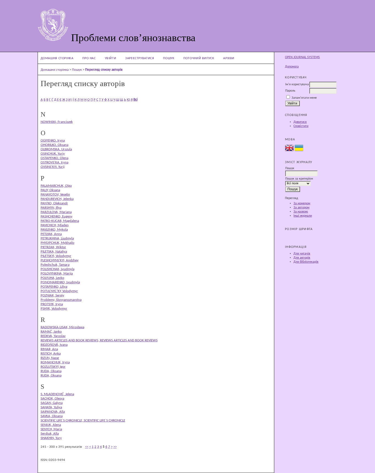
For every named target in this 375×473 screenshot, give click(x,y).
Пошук (168, 58)
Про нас (89, 58)
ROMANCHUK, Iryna (55, 362)
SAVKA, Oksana (52, 416)
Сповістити (300, 126)
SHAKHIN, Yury (51, 438)
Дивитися (300, 122)
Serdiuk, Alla (50, 433)
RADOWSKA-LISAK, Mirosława (62, 327)
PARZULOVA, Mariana (56, 212)
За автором (301, 207)
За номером (301, 203)
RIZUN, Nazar (50, 358)
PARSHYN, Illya (51, 207)
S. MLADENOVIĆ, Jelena (57, 394)
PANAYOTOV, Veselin (55, 194)
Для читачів (301, 253)
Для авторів (301, 257)
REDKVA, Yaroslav (53, 336)
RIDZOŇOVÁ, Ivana (54, 345)
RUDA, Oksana (51, 371)
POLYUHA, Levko (52, 278)
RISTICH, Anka (51, 353)
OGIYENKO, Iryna (53, 140)
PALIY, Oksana (50, 190)
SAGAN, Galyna (52, 403)
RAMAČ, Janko (51, 331)
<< (86, 447)
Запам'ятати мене (304, 98)
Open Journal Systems (302, 57)
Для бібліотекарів (305, 262)
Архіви (228, 58)
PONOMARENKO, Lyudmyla (60, 282)
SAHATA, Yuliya (51, 407)
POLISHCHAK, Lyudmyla (57, 269)
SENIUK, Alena (51, 425)
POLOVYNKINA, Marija (57, 273)
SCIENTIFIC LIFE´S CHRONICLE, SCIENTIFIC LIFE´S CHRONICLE (83, 420)
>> (115, 447)
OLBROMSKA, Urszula (56, 149)
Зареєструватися (139, 58)
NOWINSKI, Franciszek (57, 122)
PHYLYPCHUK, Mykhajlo (57, 243)
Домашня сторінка (57, 58)
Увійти (110, 58)
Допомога (292, 66)
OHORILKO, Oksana (54, 145)
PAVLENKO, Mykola (54, 229)
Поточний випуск (198, 58)
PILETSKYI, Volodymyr (56, 256)
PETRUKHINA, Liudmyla (57, 238)
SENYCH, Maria (51, 429)
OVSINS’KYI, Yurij (53, 167)
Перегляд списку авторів (103, 70)
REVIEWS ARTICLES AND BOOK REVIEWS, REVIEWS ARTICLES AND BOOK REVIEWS (99, 340)
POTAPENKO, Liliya (54, 286)
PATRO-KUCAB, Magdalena (60, 221)
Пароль (290, 90)
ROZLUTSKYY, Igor (53, 367)
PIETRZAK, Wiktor (53, 247)
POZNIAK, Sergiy (52, 295)
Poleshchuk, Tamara (55, 265)
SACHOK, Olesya (52, 398)
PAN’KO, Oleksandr (54, 203)
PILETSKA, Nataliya (54, 251)
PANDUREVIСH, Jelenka (57, 199)
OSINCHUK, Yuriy (53, 153)
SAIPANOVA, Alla (53, 411)
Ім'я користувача (297, 84)
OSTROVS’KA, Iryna (54, 162)
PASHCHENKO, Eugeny (56, 216)
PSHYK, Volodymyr (54, 308)
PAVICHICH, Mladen (55, 225)
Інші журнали (302, 215)
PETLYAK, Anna (51, 234)
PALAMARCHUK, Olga (56, 186)
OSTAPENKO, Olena (54, 158)
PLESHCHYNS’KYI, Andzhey (60, 260)
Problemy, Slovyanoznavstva (61, 300)
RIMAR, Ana (49, 349)
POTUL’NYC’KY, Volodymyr (59, 291)
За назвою (300, 211)
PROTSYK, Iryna (52, 304)
